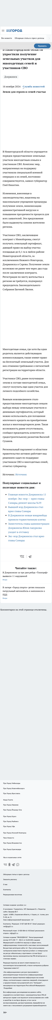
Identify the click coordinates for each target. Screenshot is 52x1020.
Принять (42, 46)
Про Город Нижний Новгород (14, 833)
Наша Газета (8, 800)
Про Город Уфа (9, 826)
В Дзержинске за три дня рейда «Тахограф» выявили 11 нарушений (25, 576)
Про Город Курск (9, 816)
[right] (49, 38)
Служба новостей (34, 86)
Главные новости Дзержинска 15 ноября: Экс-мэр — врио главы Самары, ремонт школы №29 (27, 498)
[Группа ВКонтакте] (5, 864)
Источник (21, 474)
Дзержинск (10, 76)
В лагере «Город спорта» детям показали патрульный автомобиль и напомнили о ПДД (24, 592)
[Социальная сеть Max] (18, 864)
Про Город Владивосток (12, 843)
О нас (5, 884)
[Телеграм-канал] (14, 864)
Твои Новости (8, 838)
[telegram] (31, 556)
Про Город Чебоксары (11, 783)
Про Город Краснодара (12, 849)
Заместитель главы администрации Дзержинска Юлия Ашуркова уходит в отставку (28, 528)
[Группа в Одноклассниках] (9, 864)
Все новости (6, 38)
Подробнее (8, 988)
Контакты (7, 889)
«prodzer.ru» (21, 905)
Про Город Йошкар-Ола (12, 810)
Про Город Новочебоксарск (14, 788)
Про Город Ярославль (11, 793)
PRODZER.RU (22, 937)
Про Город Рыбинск (10, 821)
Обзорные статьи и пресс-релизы (29, 38)
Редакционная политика (12, 895)
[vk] (22, 556)
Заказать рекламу (10, 879)
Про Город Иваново (10, 805)
